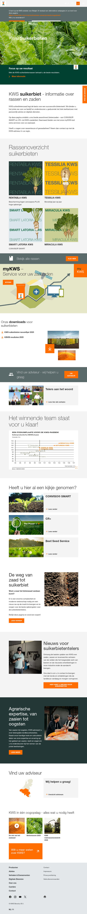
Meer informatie (18, 76)
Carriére (12, 887)
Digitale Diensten (16, 879)
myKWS (8, 282)
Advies (12, 871)
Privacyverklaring (50, 875)
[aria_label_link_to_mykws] (78, 3)
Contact (12, 891)
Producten (13, 867)
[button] (17, 828)
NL (10, 909)
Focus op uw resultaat (21, 68)
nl (65, 3)
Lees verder (16, 621)
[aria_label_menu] (83, 3)
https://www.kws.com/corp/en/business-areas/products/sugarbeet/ (35, 15)
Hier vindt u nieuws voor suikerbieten (61, 685)
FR (13, 909)
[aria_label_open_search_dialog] (72, 3)
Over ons (12, 883)
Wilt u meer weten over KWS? (22, 851)
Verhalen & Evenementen (19, 875)
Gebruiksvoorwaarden (51, 879)
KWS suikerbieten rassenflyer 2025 (19, 332)
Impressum (48, 871)
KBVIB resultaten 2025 (14, 337)
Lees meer (15, 752)
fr (68, 3)
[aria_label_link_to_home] (3, 3)
